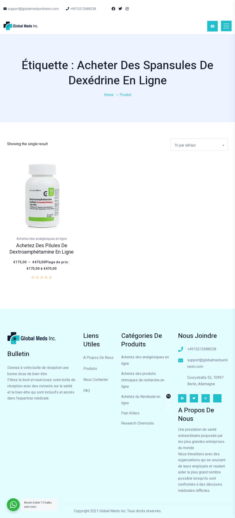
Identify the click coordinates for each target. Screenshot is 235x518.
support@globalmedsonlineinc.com (33, 9)
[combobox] (199, 144)
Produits (90, 368)
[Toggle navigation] (226, 26)
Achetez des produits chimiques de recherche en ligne (142, 380)
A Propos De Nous (98, 357)
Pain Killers (130, 413)
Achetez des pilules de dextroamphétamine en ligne (41, 249)
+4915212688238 (83, 9)
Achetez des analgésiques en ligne (145, 360)
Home (109, 95)
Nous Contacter (95, 379)
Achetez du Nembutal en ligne (146, 400)
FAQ (86, 390)
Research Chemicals (137, 423)
